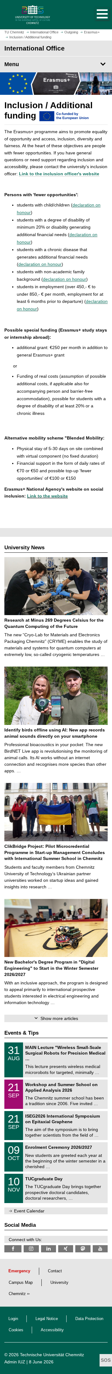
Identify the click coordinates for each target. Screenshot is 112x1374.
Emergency (19, 1271)
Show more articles (59, 1018)
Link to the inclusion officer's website (59, 173)
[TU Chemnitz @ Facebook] (12, 1248)
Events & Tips (21, 1033)
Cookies (16, 1330)
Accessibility (52, 1330)
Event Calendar (29, 1210)
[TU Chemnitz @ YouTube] (100, 1248)
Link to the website (47, 495)
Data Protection (89, 1319)
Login (13, 1319)
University (59, 1282)
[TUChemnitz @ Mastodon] (82, 1248)
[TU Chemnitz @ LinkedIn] (48, 1248)
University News (24, 548)
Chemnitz (17, 1294)
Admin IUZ (14, 1361)
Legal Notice (46, 1319)
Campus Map (21, 1282)
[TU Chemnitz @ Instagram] (31, 1248)
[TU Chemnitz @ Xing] (65, 1248)
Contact (55, 1271)
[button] (96, 14)
